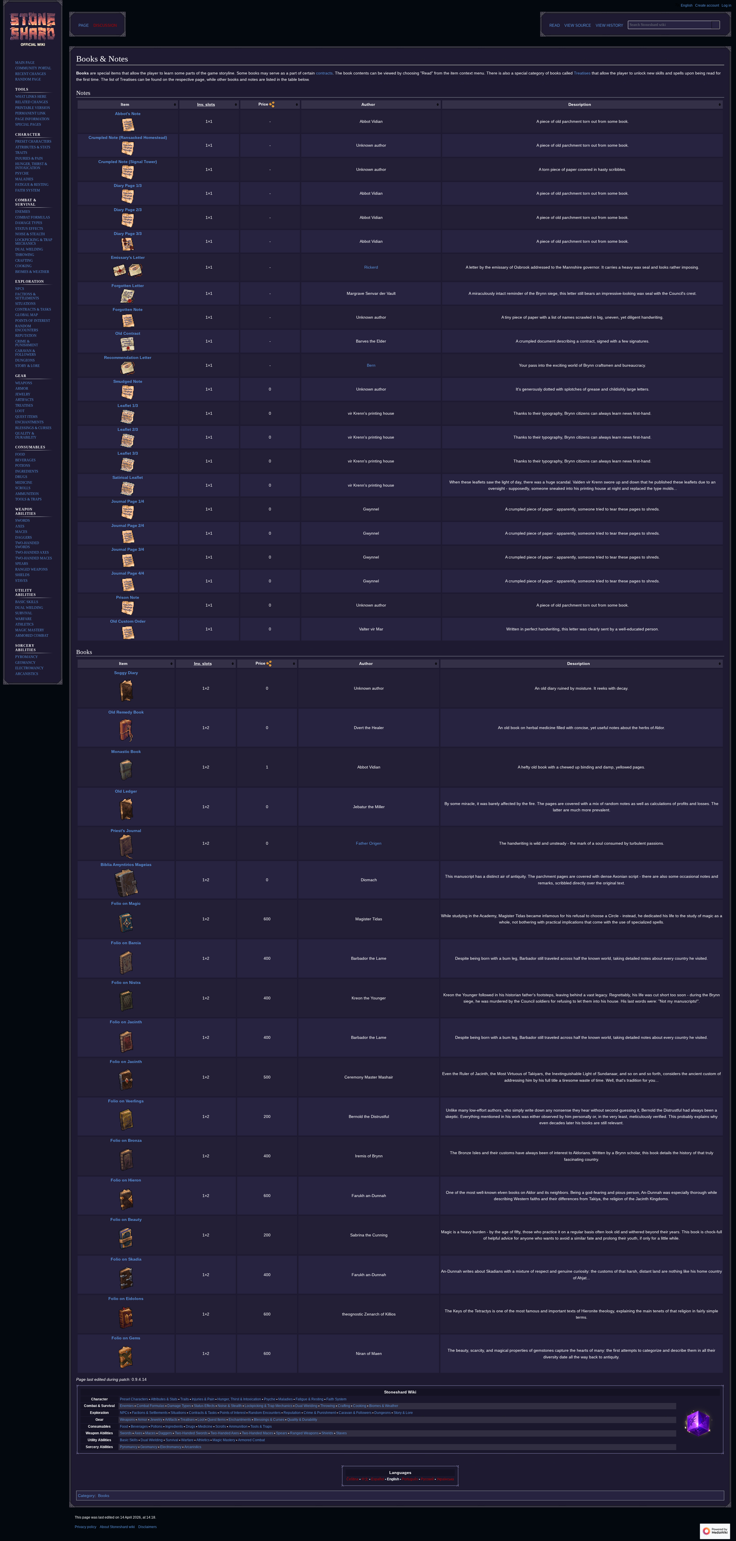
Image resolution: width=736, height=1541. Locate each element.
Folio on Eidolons (125, 1298)
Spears (281, 1433)
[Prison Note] (127, 608)
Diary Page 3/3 (128, 233)
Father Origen (369, 843)
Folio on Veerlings (126, 1101)
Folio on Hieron (126, 1180)
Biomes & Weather (383, 1406)
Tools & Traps (261, 1427)
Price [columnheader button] (263, 104)
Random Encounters (264, 1413)
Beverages (139, 1427)
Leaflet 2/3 (128, 429)
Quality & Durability (302, 1420)
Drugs (190, 1427)
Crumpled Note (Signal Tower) (127, 161)
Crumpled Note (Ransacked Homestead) (128, 137)
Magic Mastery (223, 1440)
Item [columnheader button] (125, 104)
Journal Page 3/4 (127, 549)
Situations (178, 1413)
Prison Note (127, 597)
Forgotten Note (128, 309)
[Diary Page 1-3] (127, 196)
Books (103, 1495)
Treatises (582, 73)
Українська (445, 1479)
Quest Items (216, 1420)
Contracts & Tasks (203, 1413)
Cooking (359, 1406)
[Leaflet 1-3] (127, 416)
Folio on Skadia (126, 1259)
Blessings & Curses (269, 1420)
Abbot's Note (128, 113)
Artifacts (171, 1420)
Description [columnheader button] (579, 104)
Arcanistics (192, 1447)
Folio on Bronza (126, 1140)
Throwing (327, 1406)
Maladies (285, 1399)
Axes (138, 1433)
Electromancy (170, 1447)
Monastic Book (126, 751)
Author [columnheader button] (368, 104)
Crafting (344, 1406)
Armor (142, 1420)
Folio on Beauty (126, 1219)
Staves (341, 1433)
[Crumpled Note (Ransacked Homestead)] (127, 148)
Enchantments (240, 1420)
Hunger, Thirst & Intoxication (239, 1399)
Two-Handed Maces (257, 1433)
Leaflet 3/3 (128, 453)
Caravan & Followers (355, 1413)
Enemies (127, 1406)
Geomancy (148, 1447)
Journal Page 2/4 (127, 525)
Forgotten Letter (128, 285)
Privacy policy (85, 1527)
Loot (201, 1420)
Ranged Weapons (304, 1433)
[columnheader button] (209, 104)
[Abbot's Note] (127, 124)
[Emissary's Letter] (135, 270)
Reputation (292, 1413)
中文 (364, 1479)
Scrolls (220, 1427)
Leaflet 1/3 (128, 405)
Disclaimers (147, 1527)
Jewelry (156, 1420)
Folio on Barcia (126, 942)
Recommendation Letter (127, 357)
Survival (172, 1440)
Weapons (127, 1420)
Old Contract (127, 333)
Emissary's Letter (128, 257)
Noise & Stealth (230, 1406)
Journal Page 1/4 (127, 501)
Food (124, 1427)
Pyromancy (128, 1447)
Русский (427, 1479)
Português (410, 1479)
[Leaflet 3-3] (127, 464)
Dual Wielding (306, 1406)
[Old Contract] (127, 344)
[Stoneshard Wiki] (698, 1423)
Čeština (352, 1479)
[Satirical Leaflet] (127, 488)
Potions (156, 1427)
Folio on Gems (126, 1338)
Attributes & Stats (164, 1399)
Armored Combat (251, 1440)
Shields (327, 1433)
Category (86, 1495)
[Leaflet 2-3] (127, 440)
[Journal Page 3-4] (127, 560)
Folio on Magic (126, 903)
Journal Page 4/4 (127, 573)
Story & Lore (403, 1413)
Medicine (205, 1427)
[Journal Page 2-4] (127, 536)
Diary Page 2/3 (128, 209)
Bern (371, 365)
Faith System (336, 1399)
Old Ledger (126, 791)
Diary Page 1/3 (128, 185)
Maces (150, 1433)
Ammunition (238, 1427)
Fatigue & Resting (309, 1399)
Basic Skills (129, 1440)
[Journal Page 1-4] (127, 512)
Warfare (187, 1440)
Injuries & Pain (203, 1399)
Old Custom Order (127, 621)
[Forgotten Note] (127, 320)
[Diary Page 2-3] (127, 220)
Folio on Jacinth (126, 1022)
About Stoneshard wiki (117, 1527)
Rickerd (371, 267)
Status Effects (204, 1406)
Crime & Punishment (320, 1413)
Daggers (165, 1433)
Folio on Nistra (126, 982)
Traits (184, 1399)
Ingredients (174, 1427)
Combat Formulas (150, 1406)
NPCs (124, 1413)
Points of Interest (233, 1413)
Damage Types (179, 1406)
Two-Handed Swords (191, 1433)
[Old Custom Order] (127, 632)
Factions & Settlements (150, 1413)
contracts (324, 73)
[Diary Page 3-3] (127, 244)
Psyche (269, 1399)
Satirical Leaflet (127, 477)
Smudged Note (127, 381)
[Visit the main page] (33, 30)
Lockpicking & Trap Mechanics (268, 1406)
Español (377, 1479)
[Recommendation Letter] (127, 368)
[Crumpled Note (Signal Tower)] (127, 172)
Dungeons (382, 1413)
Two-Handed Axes (224, 1433)
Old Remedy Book (126, 712)
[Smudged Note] (127, 392)
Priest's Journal (126, 830)
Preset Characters (134, 1399)
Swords (126, 1433)
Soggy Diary (126, 672)
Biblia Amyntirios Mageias (126, 864)
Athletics (203, 1440)
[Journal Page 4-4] (127, 584)
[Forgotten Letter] (127, 296)
